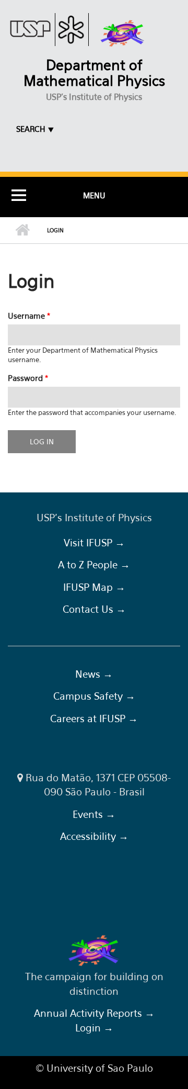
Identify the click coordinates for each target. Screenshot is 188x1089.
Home (22, 230)
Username (29, 315)
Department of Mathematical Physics (94, 73)
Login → (94, 1028)
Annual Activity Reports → (94, 1013)
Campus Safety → (94, 696)
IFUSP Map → (94, 587)
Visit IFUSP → (94, 542)
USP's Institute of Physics (94, 97)
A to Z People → (94, 564)
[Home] (122, 33)
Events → (94, 814)
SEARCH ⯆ (35, 128)
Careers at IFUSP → (94, 718)
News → (94, 674)
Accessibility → (94, 836)
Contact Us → (94, 609)
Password (28, 378)
